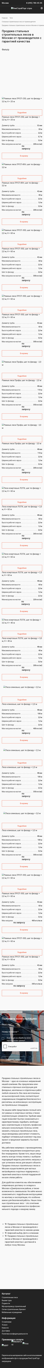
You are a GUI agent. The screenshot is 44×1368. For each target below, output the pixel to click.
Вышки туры (7, 1300)
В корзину (24, 156)
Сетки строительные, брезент (14, 1309)
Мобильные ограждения (12, 1312)
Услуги (4, 1325)
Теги (11, 18)
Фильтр (5, 49)
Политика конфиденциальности (15, 1334)
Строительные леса (10, 1297)
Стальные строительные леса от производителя (19, 22)
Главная (5, 18)
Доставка (6, 1331)
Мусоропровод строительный (14, 1306)
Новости (5, 1328)
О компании (6, 1322)
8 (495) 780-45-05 (34, 3)
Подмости (6, 1303)
